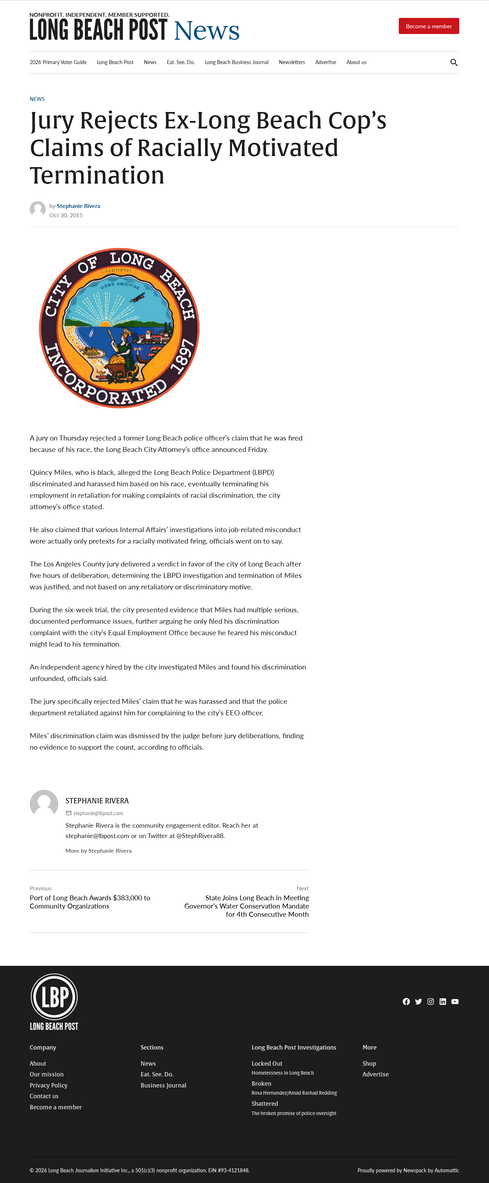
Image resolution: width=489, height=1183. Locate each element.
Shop (369, 1063)
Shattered (294, 1108)
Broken (294, 1088)
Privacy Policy (49, 1085)
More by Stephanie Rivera (99, 850)
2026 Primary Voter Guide (58, 61)
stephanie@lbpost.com (98, 813)
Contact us (44, 1096)
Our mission (47, 1074)
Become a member (429, 26)
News (150, 61)
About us (357, 61)
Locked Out (283, 1068)
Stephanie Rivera (78, 205)
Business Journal (164, 1085)
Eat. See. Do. (181, 61)
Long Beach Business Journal (236, 61)
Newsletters (292, 61)
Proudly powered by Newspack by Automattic (408, 1170)
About (38, 1063)
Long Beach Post (115, 61)
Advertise (325, 61)
